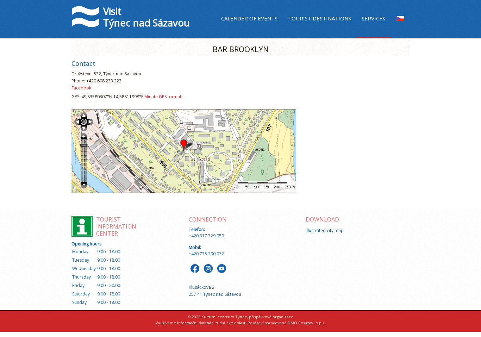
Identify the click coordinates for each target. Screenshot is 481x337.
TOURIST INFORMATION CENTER (116, 226)
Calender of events (249, 18)
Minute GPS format (162, 97)
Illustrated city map (325, 230)
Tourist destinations (319, 18)
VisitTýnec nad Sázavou (146, 16)
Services (373, 18)
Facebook (81, 88)
